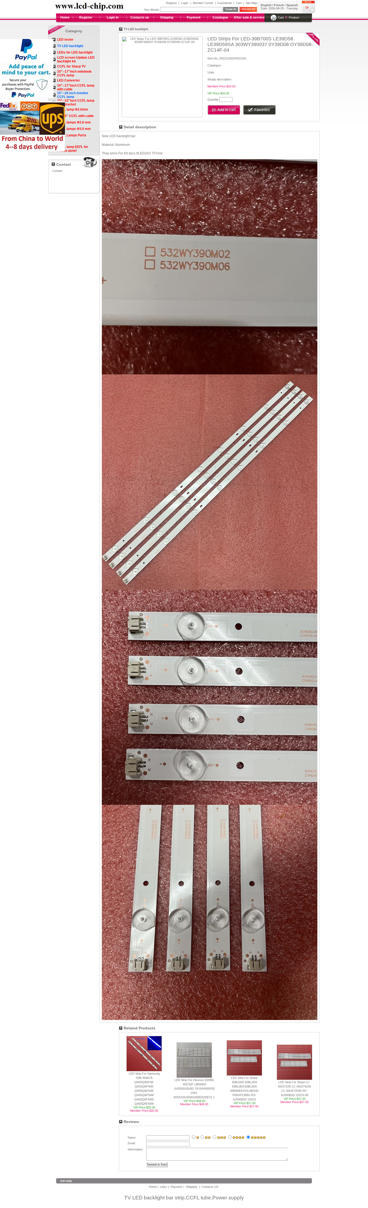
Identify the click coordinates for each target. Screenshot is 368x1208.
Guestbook (224, 3)
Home (65, 17)
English (266, 5)
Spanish (292, 5)
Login (184, 3)
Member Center (203, 3)
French (279, 5)
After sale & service (249, 17)
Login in (113, 17)
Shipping (166, 17)
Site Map (251, 3)
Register (171, 3)
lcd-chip (66, 1180)
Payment (193, 17)
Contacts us (139, 17)
